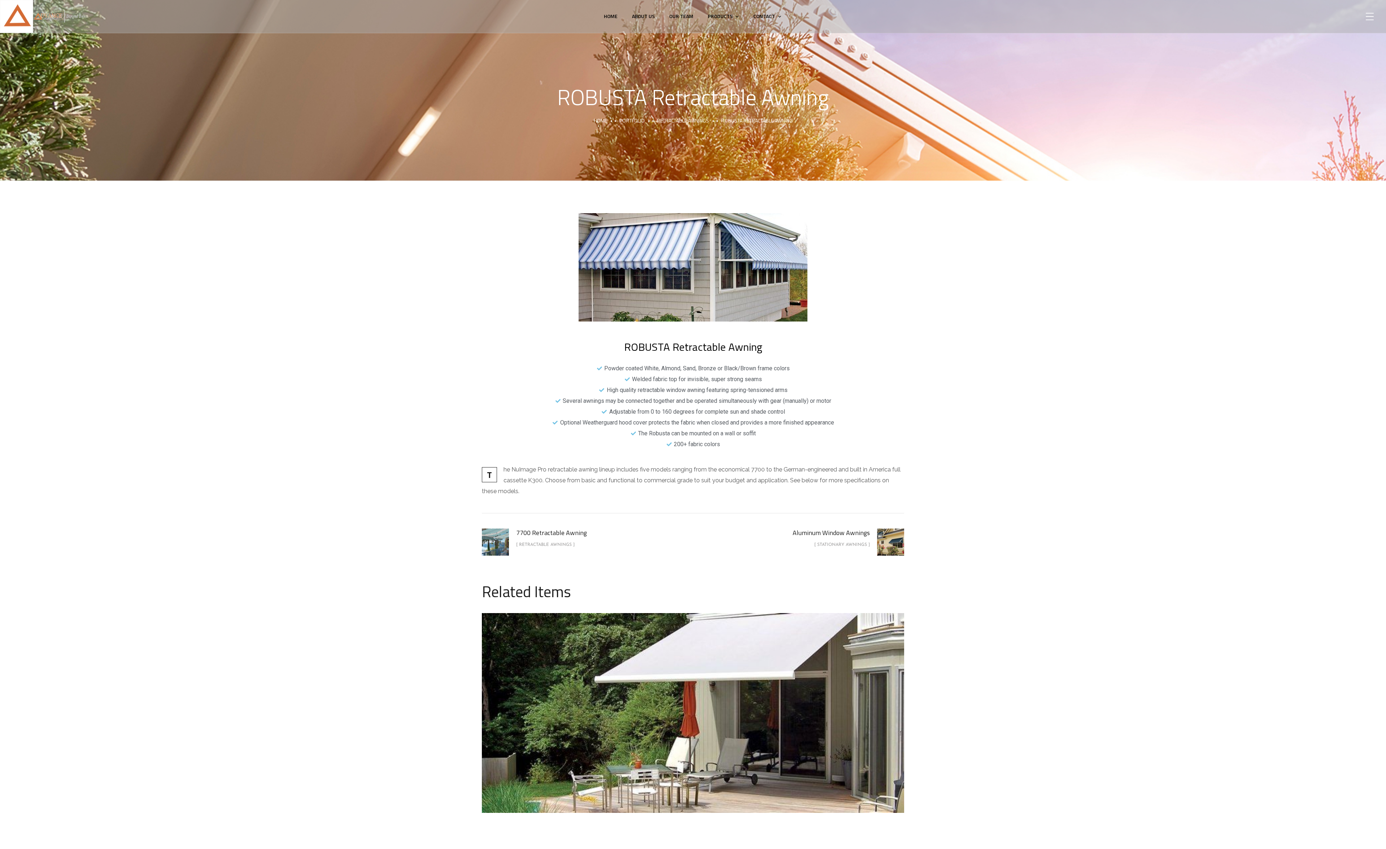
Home (611, 16)
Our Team (681, 16)
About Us (643, 16)
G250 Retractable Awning (693, 704)
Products (720, 16)
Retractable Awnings (683, 120)
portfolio (632, 120)
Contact (764, 16)
